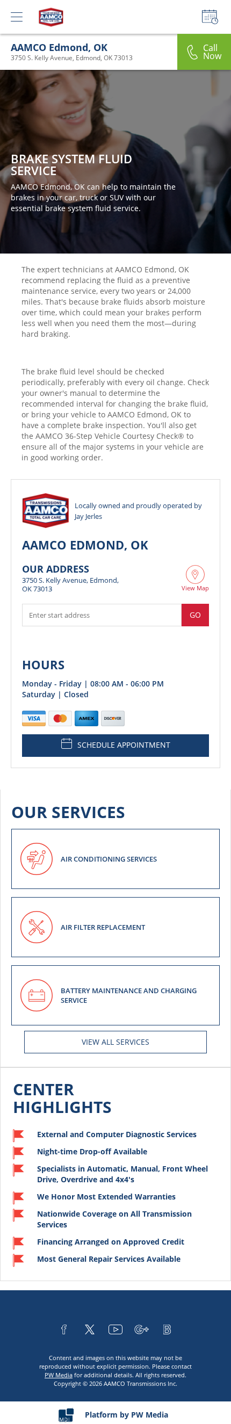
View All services (115, 1042)
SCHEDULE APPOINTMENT (123, 745)
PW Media (59, 1375)
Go (195, 615)
